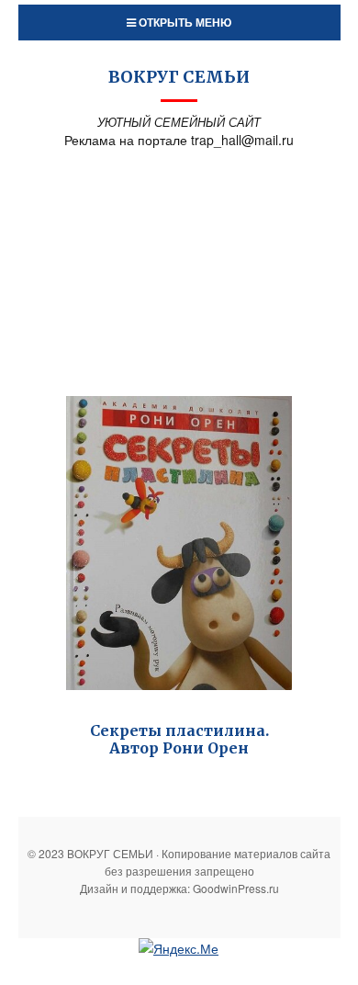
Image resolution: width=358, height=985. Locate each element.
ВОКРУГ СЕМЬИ (179, 76)
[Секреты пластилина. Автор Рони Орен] (179, 543)
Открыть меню (183, 22)
